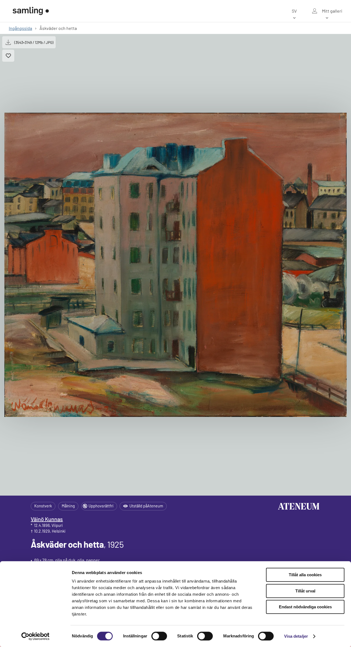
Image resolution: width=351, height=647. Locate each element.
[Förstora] (175, 265)
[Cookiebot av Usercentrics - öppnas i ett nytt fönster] (36, 636)
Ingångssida (20, 28)
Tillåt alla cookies (305, 574)
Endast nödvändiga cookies (305, 606)
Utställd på (146, 506)
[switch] (159, 636)
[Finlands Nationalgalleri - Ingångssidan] (30, 10)
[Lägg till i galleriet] (8, 56)
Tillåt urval (305, 591)
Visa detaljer (296, 636)
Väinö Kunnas (47, 519)
